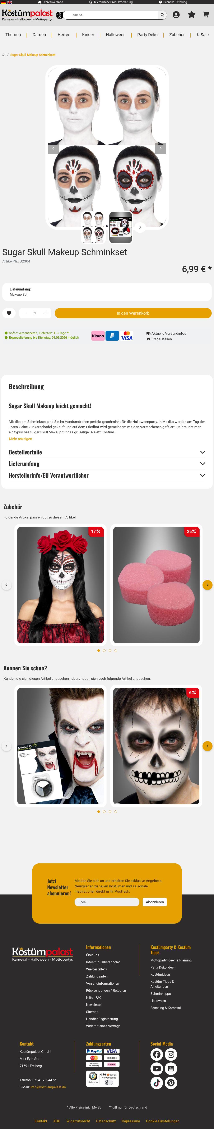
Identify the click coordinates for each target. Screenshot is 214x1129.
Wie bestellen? (96, 969)
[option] (107, 147)
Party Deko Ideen (162, 967)
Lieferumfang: (20, 289)
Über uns (92, 955)
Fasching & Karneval (165, 1008)
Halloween (158, 1001)
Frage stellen (161, 339)
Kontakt (41, 1121)
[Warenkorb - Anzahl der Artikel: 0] (206, 15)
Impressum (131, 1121)
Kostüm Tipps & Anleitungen (162, 984)
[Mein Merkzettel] (191, 15)
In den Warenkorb (133, 313)
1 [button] (98, 650)
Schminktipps (160, 994)
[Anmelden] (176, 15)
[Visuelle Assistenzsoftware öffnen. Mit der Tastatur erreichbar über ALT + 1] (57, 15)
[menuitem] (3, 2)
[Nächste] (140, 227)
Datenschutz (106, 1121)
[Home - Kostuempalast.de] (42, 954)
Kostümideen (160, 974)
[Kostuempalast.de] (27, 15)
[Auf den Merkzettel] (8, 313)
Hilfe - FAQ (94, 998)
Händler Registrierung (102, 1019)
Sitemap (92, 1012)
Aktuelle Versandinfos (168, 333)
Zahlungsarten (97, 976)
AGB (56, 1121)
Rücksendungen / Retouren (106, 991)
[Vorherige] (74, 227)
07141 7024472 (44, 1080)
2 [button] (104, 650)
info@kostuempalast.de (48, 1087)
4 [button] (115, 650)
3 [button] (109, 650)
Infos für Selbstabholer (103, 962)
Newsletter (94, 1005)
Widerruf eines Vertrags (103, 1026)
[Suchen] (162, 15)
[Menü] (116, 1073)
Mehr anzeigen (20, 439)
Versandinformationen (102, 983)
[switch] (109, 1082)
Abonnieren (155, 902)
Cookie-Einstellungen (162, 1121)
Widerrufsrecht (78, 1121)
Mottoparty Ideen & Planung (171, 960)
